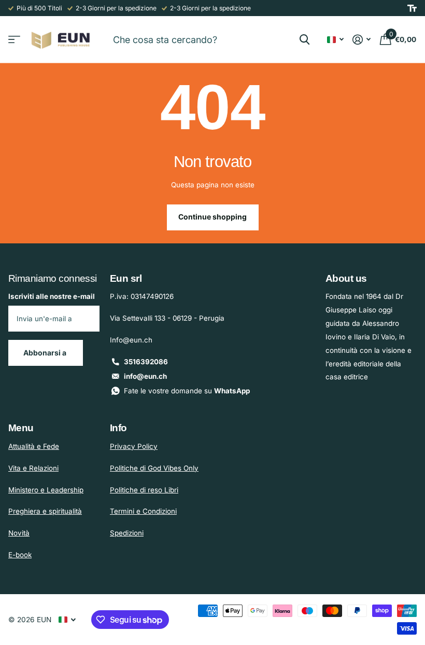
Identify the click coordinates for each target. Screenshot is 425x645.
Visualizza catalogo (14, 39)
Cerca (304, 39)
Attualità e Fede (33, 446)
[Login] (361, 39)
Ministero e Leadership (45, 490)
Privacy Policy (134, 446)
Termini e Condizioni (143, 511)
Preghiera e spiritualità (45, 511)
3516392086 (146, 362)
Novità (19, 533)
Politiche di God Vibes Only (154, 468)
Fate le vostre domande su (187, 391)
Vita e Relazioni (33, 468)
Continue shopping (212, 216)
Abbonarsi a (45, 352)
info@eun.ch (145, 376)
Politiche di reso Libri (144, 490)
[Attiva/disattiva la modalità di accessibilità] (412, 8)
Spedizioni (127, 533)
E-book (20, 555)
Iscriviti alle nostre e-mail (51, 296)
